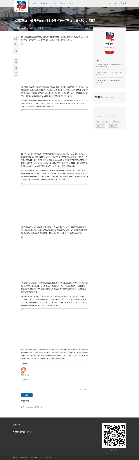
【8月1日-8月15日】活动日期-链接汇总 (108, 72)
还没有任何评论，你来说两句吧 (31, 407)
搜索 (124, 3)
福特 (115, 116)
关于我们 (29, 432)
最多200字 (83, 389)
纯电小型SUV (100, 126)
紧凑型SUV (115, 121)
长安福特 (105, 121)
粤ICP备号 (45, 457)
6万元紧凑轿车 (113, 126)
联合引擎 (109, 44)
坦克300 (99, 116)
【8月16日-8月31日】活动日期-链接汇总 (108, 64)
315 (98, 121)
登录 (22, 373)
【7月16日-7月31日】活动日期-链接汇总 (108, 80)
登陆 (109, 3)
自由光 (108, 116)
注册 (114, 3)
